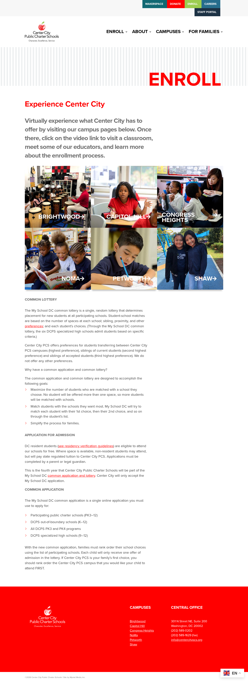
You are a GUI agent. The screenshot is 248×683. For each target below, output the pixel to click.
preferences (34, 326)
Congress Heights (178, 217)
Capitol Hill (126, 216)
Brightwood (59, 216)
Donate (175, 4)
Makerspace (154, 4)
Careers (210, 4)
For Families (204, 31)
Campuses (168, 31)
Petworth (129, 278)
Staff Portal (206, 12)
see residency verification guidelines (85, 446)
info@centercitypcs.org (186, 640)
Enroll (193, 4)
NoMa (70, 278)
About (140, 31)
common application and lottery (71, 475)
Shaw (203, 278)
